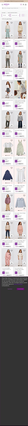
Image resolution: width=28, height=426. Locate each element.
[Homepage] (6, 4)
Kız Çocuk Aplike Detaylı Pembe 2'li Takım (6, 269)
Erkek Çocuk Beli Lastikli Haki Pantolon (7, 70)
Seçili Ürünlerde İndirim (12, 12)
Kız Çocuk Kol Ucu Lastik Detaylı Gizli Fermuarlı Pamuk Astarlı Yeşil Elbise (19, 72)
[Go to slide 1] (5, 97)
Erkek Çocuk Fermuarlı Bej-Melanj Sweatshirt (7, 241)
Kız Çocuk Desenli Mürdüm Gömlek (6, 213)
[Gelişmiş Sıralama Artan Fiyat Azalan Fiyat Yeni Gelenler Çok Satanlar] (15, 15)
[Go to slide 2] (7, 97)
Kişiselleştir (10, 289)
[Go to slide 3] (9, 97)
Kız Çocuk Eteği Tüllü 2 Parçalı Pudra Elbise (20, 241)
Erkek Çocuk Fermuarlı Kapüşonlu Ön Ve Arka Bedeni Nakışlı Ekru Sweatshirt (20, 102)
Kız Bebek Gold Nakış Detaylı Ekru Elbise (20, 186)
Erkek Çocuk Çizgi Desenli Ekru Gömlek (7, 131)
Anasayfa (3, 12)
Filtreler (4, 15)
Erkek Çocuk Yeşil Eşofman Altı (6, 41)
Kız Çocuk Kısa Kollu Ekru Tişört (7, 158)
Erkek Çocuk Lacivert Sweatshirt (7, 186)
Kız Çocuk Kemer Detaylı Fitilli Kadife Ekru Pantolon (19, 269)
